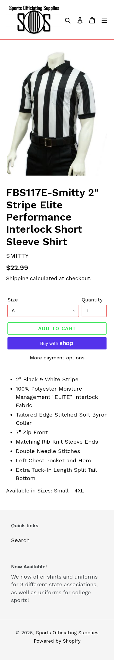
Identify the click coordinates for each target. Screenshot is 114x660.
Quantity (92, 300)
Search (20, 540)
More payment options (57, 358)
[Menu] (104, 20)
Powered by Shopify (57, 641)
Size (12, 300)
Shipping (17, 278)
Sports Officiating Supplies (67, 632)
